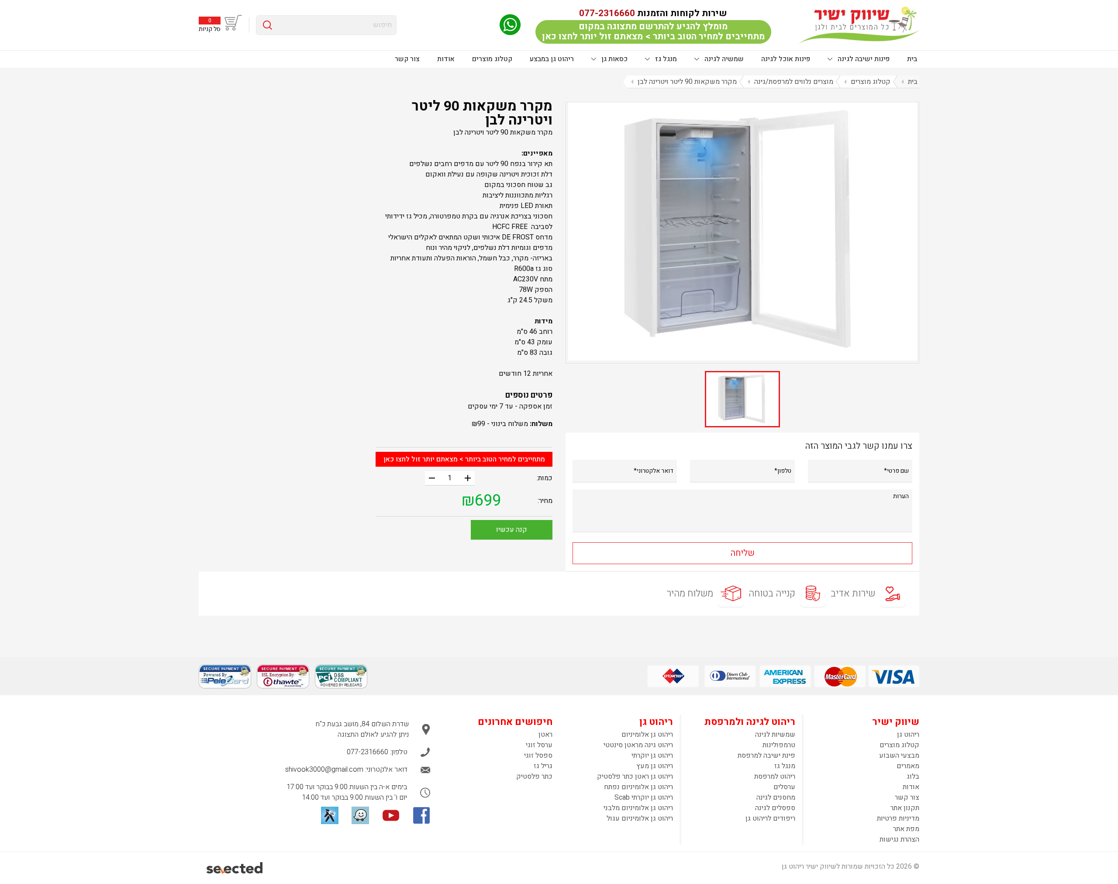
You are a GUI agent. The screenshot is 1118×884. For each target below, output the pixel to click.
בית (912, 59)
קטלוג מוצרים (492, 59)
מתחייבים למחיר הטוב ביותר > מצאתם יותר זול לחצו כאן (464, 459)
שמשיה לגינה (723, 59)
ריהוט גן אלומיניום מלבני (638, 808)
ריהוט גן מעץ (654, 766)
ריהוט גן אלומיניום (647, 734)
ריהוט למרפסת (774, 776)
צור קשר (407, 59)
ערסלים (784, 787)
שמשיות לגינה (775, 734)
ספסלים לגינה (775, 808)
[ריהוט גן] (859, 25)
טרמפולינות (779, 745)
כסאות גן (614, 59)
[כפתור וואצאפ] (510, 25)
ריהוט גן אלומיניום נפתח (638, 787)
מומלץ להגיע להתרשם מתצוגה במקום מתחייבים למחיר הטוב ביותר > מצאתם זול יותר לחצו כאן (653, 31)
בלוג (913, 776)
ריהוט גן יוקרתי (652, 755)
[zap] (329, 815)
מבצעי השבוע (899, 755)
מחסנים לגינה (775, 797)
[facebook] (421, 815)
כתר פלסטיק (534, 776)
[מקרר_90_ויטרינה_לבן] (742, 231)
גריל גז (543, 766)
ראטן (545, 734)
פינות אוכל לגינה (785, 59)
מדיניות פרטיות (898, 818)
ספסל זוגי (538, 755)
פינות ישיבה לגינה (863, 59)
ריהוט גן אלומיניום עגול (640, 818)
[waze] (360, 815)
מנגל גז (665, 59)
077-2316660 (607, 13)
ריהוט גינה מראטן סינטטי (638, 745)
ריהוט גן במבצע (552, 59)
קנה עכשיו (511, 529)
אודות (446, 59)
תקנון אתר (904, 808)
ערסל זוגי (539, 745)
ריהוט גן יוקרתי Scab (643, 797)
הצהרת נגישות (899, 839)
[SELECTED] (235, 868)
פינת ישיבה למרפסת (766, 755)
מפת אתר (906, 829)
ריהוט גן (908, 734)
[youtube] (391, 815)
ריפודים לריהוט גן (770, 818)
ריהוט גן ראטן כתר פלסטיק (635, 776)
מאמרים (908, 766)
